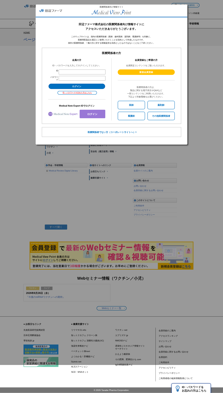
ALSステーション (79, 366)
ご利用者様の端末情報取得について (176, 378)
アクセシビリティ (167, 367)
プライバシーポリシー (169, 373)
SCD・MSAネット (80, 372)
